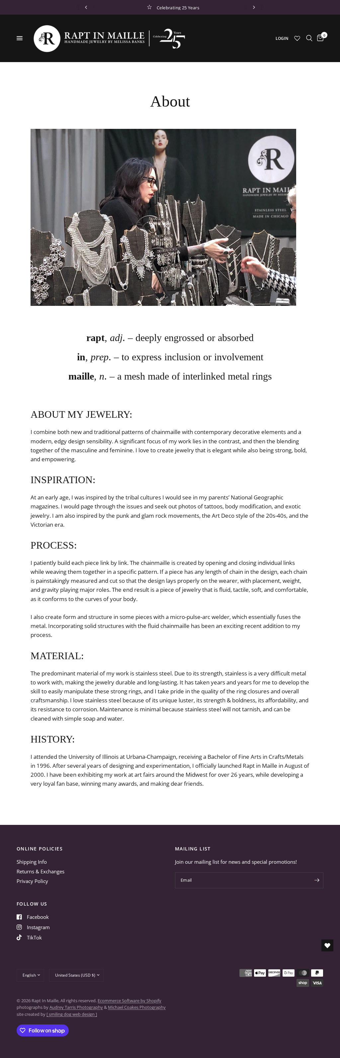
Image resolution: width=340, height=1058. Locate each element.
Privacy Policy (32, 881)
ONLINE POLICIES (40, 848)
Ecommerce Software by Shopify (129, 1001)
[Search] (309, 38)
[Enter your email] (316, 880)
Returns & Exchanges (40, 871)
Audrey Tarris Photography (76, 1007)
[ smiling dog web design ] (71, 1014)
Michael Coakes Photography (137, 1007)
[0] (319, 38)
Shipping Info (32, 861)
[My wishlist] (297, 38)
